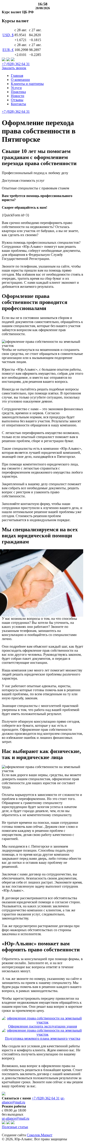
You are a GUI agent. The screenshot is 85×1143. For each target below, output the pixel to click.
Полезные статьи (15, 1127)
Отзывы (17, 100)
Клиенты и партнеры (27, 84)
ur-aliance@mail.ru (15, 1118)
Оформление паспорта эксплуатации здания (42, 1026)
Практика (18, 92)
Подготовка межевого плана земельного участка (42, 1038)
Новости (17, 96)
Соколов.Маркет (39, 1135)
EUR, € (8, 50)
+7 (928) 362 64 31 (16, 64)
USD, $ (8, 35)
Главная (17, 76)
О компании (20, 80)
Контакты (18, 104)
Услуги (16, 88)
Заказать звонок (14, 68)
